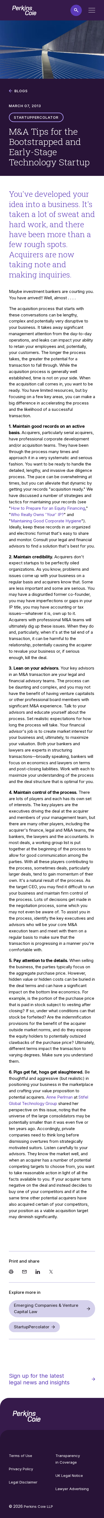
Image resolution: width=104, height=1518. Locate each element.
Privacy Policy (21, 1469)
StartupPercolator (31, 1326)
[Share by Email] (24, 1272)
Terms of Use (20, 1455)
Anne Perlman (60, 1097)
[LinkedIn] (37, 1272)
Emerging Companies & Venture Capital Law (46, 1308)
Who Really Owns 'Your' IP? (37, 514)
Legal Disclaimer (23, 1482)
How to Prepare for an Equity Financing (48, 508)
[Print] (11, 1272)
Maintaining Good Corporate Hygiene (46, 520)
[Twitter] (51, 1272)
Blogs (21, 91)
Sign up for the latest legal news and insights (39, 1379)
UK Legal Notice (69, 1475)
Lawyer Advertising (72, 1489)
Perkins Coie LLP (38, 1506)
